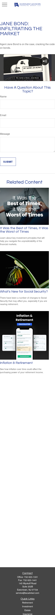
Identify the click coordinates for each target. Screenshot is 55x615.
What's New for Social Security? (24, 291)
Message (5, 134)
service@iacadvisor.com (27, 592)
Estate (27, 610)
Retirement (27, 602)
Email (3, 115)
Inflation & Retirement (16, 363)
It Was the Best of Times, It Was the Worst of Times (24, 229)
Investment (27, 606)
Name (3, 96)
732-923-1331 (31, 576)
